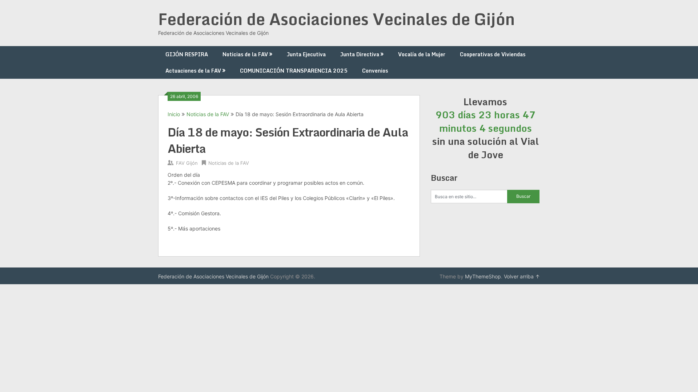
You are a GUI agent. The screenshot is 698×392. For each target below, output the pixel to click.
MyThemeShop (483, 276)
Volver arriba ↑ (522, 276)
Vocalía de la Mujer (421, 54)
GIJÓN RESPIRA (186, 54)
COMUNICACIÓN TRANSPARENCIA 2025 (294, 70)
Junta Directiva (359, 54)
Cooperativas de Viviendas (492, 54)
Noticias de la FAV (245, 54)
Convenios (375, 70)
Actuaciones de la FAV (193, 70)
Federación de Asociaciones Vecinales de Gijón (336, 19)
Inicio (174, 114)
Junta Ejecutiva (306, 54)
